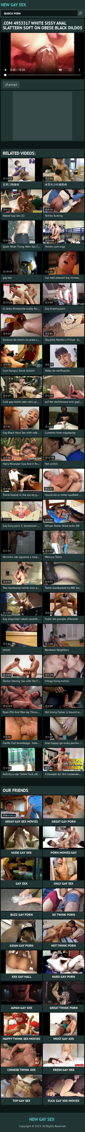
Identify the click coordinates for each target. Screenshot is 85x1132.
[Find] (80, 13)
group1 (12, 84)
